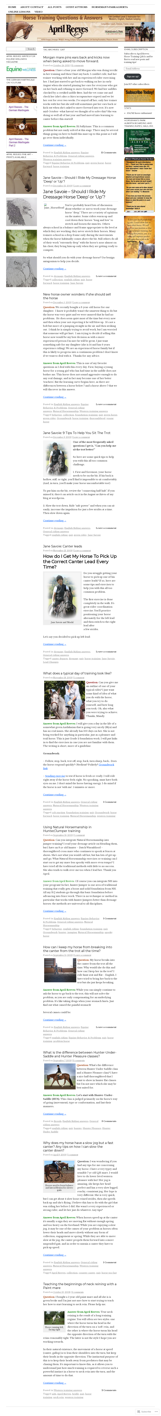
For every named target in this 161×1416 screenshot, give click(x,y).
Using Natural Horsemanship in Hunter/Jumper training (67, 829)
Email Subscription (136, 49)
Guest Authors (76, 7)
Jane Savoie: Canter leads (62, 546)
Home (12, 7)
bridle (75, 1394)
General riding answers (81, 156)
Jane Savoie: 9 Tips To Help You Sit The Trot (77, 433)
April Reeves (59, 1272)
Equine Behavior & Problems (68, 163)
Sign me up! (133, 76)
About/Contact (32, 7)
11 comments (78, 65)
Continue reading (54, 145)
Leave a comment (82, 186)
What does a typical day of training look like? (77, 673)
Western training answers (57, 159)
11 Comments (108, 152)
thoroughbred (97, 418)
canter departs (60, 658)
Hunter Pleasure (92, 1128)
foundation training (86, 415)
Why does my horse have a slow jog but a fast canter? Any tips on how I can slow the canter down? (78, 1146)
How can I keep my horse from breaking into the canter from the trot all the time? (77, 949)
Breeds (57, 1121)
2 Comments (109, 1390)
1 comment (79, 677)
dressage (58, 276)
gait (87, 163)
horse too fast (109, 1272)
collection (57, 279)
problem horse (61, 1041)
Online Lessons (19, 12)
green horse (97, 163)
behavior (57, 415)
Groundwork (64, 418)
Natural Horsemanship (66, 411)
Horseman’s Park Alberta (110, 7)
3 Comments (109, 1121)
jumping (72, 932)
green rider (49, 418)
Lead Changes (50, 662)
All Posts (54, 7)
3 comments (79, 1060)
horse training (61, 166)
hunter (62, 932)
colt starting (58, 812)
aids (54, 1394)
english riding (72, 279)
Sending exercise (55, 776)
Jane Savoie (76, 283)
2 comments (78, 1292)
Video (39, 12)
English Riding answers (67, 152)
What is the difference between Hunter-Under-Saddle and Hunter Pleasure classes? (79, 1054)
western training (106, 816)
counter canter (87, 1272)
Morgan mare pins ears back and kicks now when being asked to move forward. (76, 59)
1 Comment (109, 802)
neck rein (58, 1397)
